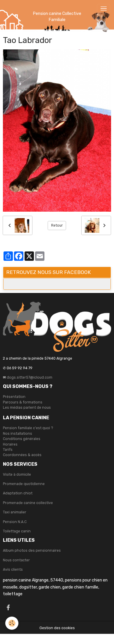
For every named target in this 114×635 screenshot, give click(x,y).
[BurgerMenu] (103, 8)
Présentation (14, 397)
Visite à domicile (17, 474)
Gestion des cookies (57, 628)
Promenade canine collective (28, 503)
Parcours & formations (22, 402)
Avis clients (13, 569)
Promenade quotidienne (24, 484)
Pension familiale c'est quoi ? (28, 428)
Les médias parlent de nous (27, 407)
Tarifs (8, 450)
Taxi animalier (14, 512)
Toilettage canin (17, 531)
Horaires (10, 444)
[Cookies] (11, 623)
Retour (57, 225)
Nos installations (17, 434)
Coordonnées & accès (22, 455)
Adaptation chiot (17, 493)
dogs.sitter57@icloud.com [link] (29, 377)
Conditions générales (21, 439)
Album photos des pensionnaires (32, 550)
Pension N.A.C (15, 522)
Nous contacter (16, 560)
